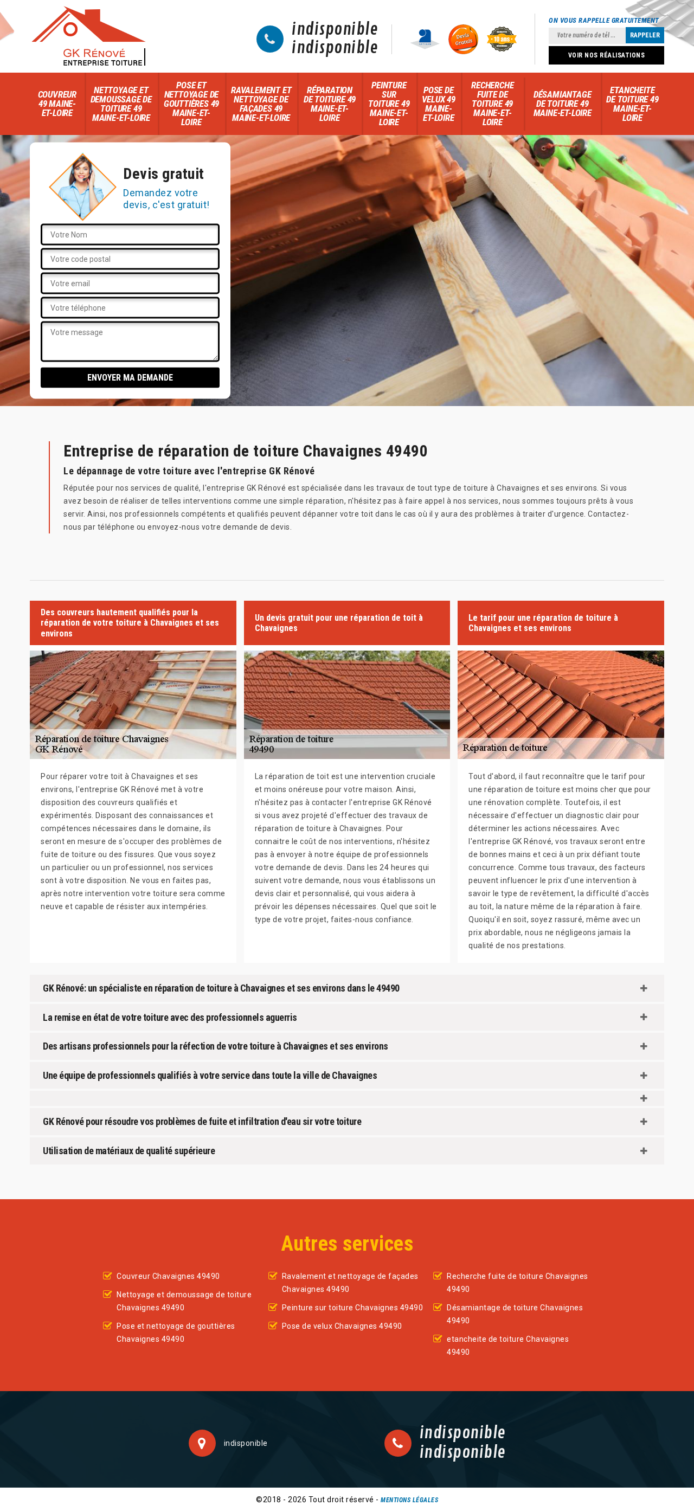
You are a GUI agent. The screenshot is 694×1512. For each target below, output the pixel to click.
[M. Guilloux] (88, 36)
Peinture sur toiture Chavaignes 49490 (352, 1307)
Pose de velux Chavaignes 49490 (342, 1326)
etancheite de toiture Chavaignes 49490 (508, 1345)
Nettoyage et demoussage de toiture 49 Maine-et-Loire (121, 104)
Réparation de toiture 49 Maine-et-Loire (330, 104)
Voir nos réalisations (606, 55)
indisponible (335, 29)
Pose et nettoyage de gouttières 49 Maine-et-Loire (191, 103)
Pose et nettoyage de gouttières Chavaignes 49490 (176, 1332)
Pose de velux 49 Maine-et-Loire (438, 104)
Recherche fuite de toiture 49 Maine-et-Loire (492, 103)
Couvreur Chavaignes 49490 (168, 1276)
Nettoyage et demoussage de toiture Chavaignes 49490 (184, 1301)
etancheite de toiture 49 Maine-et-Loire (632, 104)
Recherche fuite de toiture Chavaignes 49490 (517, 1283)
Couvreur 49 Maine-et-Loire (57, 103)
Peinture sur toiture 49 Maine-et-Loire (388, 103)
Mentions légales (409, 1500)
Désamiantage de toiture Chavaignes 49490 (515, 1314)
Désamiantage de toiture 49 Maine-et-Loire (563, 103)
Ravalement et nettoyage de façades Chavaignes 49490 (350, 1283)
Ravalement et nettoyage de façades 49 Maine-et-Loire (261, 104)
